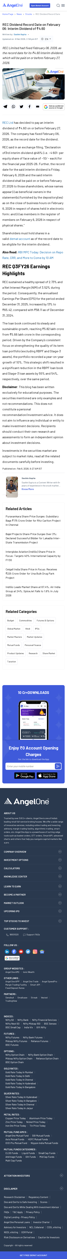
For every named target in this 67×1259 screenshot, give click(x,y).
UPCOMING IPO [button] (11, 911)
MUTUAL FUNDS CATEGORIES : (20, 1149)
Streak (34, 997)
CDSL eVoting (54, 1227)
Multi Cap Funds (13, 1160)
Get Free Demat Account (33, 1255)
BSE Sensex (50, 1023)
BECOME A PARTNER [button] (15, 894)
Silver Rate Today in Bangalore (21, 1100)
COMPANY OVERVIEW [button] (15, 851)
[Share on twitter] (21, 106)
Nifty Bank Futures (33, 1037)
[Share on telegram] (5, 106)
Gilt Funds (31, 1156)
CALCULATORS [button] (12, 868)
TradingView (11, 1000)
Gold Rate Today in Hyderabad (20, 1083)
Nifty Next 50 (12, 1023)
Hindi (27, 628)
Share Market (49, 653)
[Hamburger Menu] (63, 5)
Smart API (35, 984)
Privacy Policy (33, 1212)
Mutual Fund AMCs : (15, 1132)
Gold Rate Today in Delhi (17, 1075)
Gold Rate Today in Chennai (19, 1079)
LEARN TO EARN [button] (12, 886)
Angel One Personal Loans (17, 1222)
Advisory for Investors (15, 1227)
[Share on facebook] (29, 106)
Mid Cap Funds (46, 1156)
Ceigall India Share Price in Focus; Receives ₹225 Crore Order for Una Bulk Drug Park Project (31, 573)
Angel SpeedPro (49, 981)
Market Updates (34, 637)
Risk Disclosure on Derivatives (19, 1237)
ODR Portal (26, 1232)
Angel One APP (12, 981)
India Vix (28, 1027)
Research (33, 653)
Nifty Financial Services (44, 1019)
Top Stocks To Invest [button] (16, 921)
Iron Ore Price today (15, 1125)
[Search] (58, 5)
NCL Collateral (36, 1227)
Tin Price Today (37, 1125)
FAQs (6, 1212)
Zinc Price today (14, 1121)
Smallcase (22, 997)
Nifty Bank (23, 1019)
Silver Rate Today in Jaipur (19, 1108)
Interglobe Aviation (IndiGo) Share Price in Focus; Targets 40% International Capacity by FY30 (33, 556)
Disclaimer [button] (10, 1188)
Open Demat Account (40, 5)
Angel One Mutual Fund (17, 1135)
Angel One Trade (30, 981)
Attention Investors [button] (17, 1175)
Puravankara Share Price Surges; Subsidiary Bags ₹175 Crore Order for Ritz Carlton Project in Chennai (33, 520)
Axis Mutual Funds (14, 1139)
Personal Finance (33, 645)
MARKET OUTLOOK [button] (14, 903)
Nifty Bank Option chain (40, 1054)
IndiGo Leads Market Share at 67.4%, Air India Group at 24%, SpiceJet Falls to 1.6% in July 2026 (33, 591)
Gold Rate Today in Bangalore (20, 1087)
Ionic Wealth (28, 972)
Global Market (13, 628)
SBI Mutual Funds (41, 1135)
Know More (28, 488)
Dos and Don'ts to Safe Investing (20, 1202)
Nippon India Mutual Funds (44, 1142)
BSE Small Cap (13, 1027)
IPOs (37, 628)
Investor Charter (41, 1222)
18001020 (14, 934)
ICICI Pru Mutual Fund (16, 1142)
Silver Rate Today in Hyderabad (21, 1096)
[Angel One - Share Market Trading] (12, 5)
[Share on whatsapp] (13, 106)
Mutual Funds (13, 645)
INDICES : (9, 1016)
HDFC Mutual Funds (38, 1139)
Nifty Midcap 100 (31, 1023)
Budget (10, 620)
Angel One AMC (12, 972)
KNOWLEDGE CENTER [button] (15, 876)
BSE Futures (12, 1044)
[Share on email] (38, 106)
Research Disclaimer (14, 1197)
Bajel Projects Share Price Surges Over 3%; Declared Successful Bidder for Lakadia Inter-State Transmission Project (33, 538)
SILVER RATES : (12, 1093)
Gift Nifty (41, 1027)
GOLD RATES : (11, 1068)
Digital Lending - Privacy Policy (19, 1217)
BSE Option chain (14, 1062)
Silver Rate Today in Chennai (19, 1104)
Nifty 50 (9, 1019)
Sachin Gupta (20, 34)
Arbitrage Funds (13, 1156)
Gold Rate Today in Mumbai (19, 1072)
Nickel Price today (35, 1121)
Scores (43, 1202)
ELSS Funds (11, 1153)
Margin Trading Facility (16, 984)
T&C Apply (17, 1212)
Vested (44, 997)
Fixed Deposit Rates (14, 988)
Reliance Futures (39, 1041)
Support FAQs (33, 934)
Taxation (11, 661)
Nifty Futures (12, 1037)
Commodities (25, 620)
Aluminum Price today (40, 1118)
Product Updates (15, 653)
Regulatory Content (38, 1197)
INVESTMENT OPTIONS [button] (16, 860)
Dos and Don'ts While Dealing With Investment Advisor (31, 1207)
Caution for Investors (49, 1237)
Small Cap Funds (46, 1153)
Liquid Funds (28, 1153)
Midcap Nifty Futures (16, 1041)
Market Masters (14, 637)
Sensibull (9, 997)
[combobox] (46, 39)
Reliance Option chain (47, 1058)
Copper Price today (15, 1118)
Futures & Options (45, 620)
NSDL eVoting (11, 1232)
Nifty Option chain (14, 1054)
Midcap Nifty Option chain (18, 1058)
